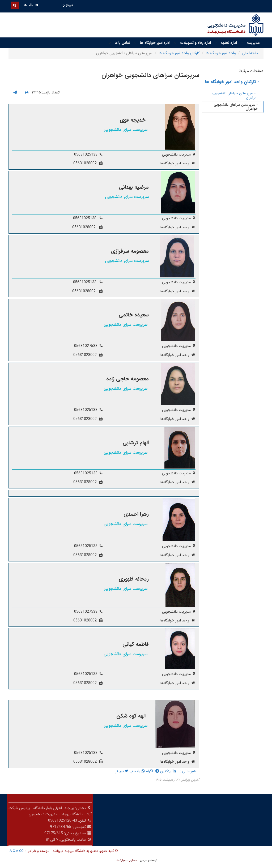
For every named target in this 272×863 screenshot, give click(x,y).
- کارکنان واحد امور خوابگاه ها (232, 81)
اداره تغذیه (229, 43)
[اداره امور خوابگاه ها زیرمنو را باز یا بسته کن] (135, 43)
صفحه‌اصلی (251, 53)
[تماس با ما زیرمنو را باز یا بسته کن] (109, 43)
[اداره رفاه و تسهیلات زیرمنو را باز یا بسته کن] (175, 43)
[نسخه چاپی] (27, 92)
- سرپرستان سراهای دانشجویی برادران (234, 95)
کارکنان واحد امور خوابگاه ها (179, 53)
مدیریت (253, 43)
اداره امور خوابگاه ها (155, 43)
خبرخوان (67, 4)
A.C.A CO (17, 851)
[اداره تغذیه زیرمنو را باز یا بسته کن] (216, 43)
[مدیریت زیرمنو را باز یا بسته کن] (242, 43)
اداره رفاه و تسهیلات (195, 43)
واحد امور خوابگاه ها (221, 53)
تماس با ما (122, 43)
